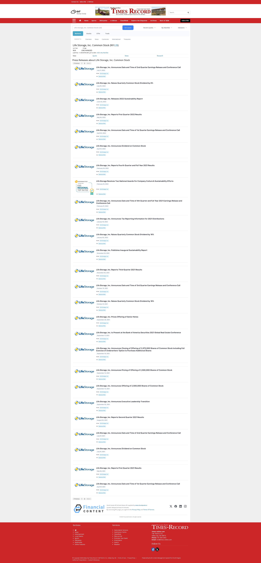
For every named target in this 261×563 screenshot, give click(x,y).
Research (160, 56)
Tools (107, 33)
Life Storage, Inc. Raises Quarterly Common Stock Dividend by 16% (125, 234)
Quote (95, 56)
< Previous (76, 63)
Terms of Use (122, 558)
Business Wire (102, 76)
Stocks (88, 33)
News (97, 39)
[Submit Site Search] (188, 12)
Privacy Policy (136, 510)
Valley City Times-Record (90, 558)
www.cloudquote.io (141, 505)
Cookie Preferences (94, 560)
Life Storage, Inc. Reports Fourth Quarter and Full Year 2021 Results (125, 165)
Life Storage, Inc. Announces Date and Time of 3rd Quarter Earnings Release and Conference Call (138, 285)
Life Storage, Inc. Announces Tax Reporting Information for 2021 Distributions (130, 219)
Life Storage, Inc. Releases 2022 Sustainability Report (119, 99)
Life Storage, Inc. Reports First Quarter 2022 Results (119, 114)
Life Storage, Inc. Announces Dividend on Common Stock (121, 146)
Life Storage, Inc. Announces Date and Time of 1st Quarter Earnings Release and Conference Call (138, 130)
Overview (88, 39)
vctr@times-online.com (164, 540)
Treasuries (127, 39)
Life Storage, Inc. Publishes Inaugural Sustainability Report (121, 250)
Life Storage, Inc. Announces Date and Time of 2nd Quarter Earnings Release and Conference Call (138, 67)
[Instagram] (185, 508)
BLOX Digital (177, 558)
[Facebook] (176, 508)
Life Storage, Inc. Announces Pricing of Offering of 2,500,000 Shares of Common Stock (134, 370)
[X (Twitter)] (171, 508)
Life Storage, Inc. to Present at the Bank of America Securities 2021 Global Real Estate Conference (138, 332)
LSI (116, 45)
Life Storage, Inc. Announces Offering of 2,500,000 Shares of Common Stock (129, 386)
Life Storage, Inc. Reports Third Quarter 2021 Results (119, 270)
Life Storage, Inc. (104, 73)
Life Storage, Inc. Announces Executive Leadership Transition (123, 401)
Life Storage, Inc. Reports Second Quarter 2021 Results (120, 417)
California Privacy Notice (79, 560)
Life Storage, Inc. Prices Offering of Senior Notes (117, 317)
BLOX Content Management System (159, 558)
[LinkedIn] (180, 508)
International (116, 39)
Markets (78, 33)
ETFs (98, 33)
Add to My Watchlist (102, 53)
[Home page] (130, 11)
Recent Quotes (148, 28)
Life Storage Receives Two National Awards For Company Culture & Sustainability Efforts (134, 181)
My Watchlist (165, 28)
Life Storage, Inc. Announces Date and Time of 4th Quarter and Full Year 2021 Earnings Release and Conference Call (139, 202)
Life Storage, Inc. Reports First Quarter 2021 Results (118, 468)
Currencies (105, 39)
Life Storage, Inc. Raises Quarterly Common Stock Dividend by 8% (124, 83)
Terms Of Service (148, 510)
